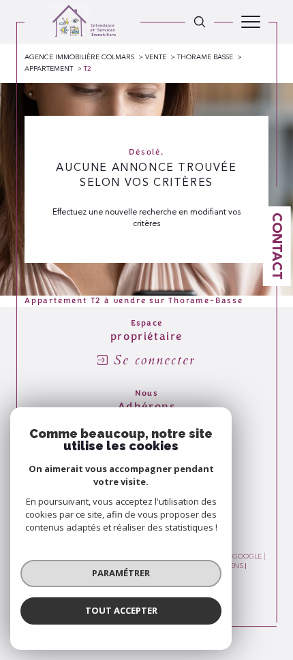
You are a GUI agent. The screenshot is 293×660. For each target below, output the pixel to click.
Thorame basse (205, 57)
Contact (277, 246)
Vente (155, 57)
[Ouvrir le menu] (250, 22)
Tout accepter (121, 610)
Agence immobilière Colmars (79, 57)
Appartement (49, 68)
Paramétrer (121, 573)
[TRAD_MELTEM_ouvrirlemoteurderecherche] (200, 22)
